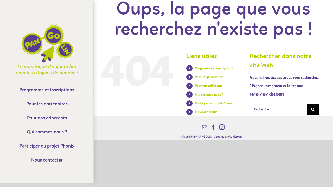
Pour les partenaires (209, 77)
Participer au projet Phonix (214, 103)
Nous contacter (206, 112)
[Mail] (204, 127)
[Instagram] (222, 127)
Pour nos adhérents (209, 86)
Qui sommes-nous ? (209, 94)
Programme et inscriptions (214, 68)
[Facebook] (213, 127)
